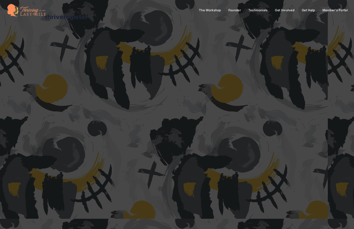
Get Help (308, 10)
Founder (234, 10)
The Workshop (210, 10)
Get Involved (284, 10)
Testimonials (258, 10)
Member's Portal (335, 10)
